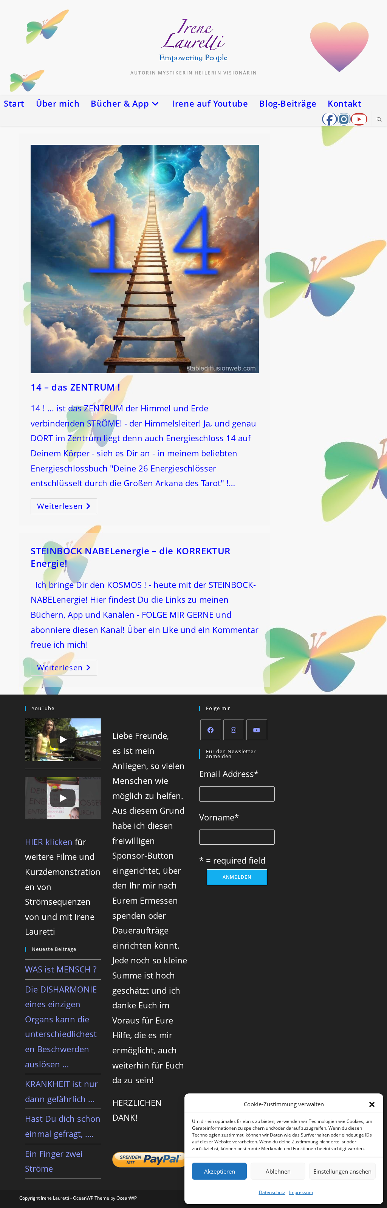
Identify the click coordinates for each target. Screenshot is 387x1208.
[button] (372, 1104)
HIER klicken (49, 841)
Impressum (301, 1192)
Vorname (219, 817)
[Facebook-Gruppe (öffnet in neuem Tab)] (329, 119)
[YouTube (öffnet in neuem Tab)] (359, 119)
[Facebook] (210, 730)
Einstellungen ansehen (342, 1171)
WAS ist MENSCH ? (60, 969)
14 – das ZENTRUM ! (76, 387)
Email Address (229, 773)
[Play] (63, 739)
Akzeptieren (219, 1171)
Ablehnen (278, 1171)
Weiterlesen (67, 507)
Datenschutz (272, 1192)
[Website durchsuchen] (379, 120)
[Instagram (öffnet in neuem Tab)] (344, 119)
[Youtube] (256, 730)
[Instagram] (233, 730)
